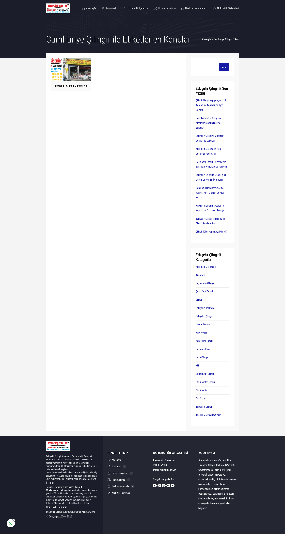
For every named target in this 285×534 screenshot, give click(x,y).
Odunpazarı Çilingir (205, 373)
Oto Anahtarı (202, 390)
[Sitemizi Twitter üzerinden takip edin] (159, 485)
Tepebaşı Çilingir (204, 406)
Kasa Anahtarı (203, 349)
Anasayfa (206, 39)
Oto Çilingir (201, 398)
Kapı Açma (201, 332)
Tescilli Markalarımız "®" (208, 415)
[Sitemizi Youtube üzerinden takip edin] (168, 485)
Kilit (198, 365)
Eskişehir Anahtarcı (205, 308)
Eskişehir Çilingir (204, 316)
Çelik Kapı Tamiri (204, 291)
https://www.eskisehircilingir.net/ (62, 472)
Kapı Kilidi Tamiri (204, 340)
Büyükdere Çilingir (205, 283)
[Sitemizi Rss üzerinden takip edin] (172, 485)
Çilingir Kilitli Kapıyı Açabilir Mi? (211, 231)
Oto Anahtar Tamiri (205, 382)
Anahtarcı (200, 275)
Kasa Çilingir (202, 357)
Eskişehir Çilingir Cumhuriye (71, 85)
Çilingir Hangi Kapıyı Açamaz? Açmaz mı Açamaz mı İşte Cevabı (211, 105)
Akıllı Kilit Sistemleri (206, 266)
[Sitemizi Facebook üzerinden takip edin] (155, 485)
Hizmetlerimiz (203, 324)
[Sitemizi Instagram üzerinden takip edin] (164, 485)
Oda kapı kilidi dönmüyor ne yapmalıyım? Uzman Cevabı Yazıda (210, 192)
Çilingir (199, 299)
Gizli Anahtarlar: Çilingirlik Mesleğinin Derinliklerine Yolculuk (208, 123)
